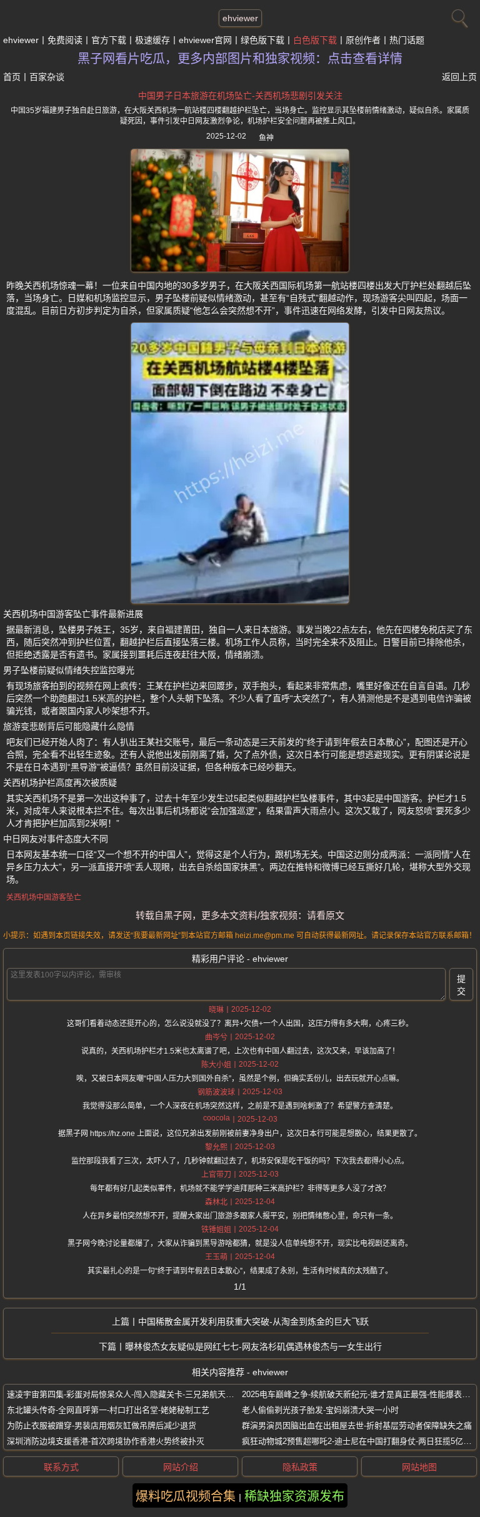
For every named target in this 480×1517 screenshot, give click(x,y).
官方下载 (108, 40)
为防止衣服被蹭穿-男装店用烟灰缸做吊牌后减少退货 (101, 1425)
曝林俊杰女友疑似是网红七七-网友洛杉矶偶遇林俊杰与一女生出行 (253, 1346)
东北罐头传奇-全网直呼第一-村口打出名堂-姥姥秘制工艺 (108, 1410)
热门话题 (406, 40)
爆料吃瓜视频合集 (186, 1496)
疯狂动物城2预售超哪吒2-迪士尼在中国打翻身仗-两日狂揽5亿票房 (360, 1441)
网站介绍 (180, 1467)
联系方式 (61, 1467)
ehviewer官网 (205, 40)
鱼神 (266, 138)
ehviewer (240, 18)
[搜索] (458, 15)
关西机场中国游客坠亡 (43, 897)
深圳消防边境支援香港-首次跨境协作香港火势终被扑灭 (105, 1441)
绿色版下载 (262, 40)
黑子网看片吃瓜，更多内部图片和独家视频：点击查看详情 (240, 59)
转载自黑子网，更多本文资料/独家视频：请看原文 (240, 915)
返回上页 (459, 77)
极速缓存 (152, 40)
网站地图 (419, 1467)
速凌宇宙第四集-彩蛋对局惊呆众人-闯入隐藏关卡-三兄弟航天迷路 (124, 1394)
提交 (461, 985)
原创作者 (363, 40)
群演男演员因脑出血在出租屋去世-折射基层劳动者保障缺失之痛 (357, 1425)
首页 (12, 77)
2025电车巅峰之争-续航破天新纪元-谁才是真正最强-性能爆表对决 (360, 1394)
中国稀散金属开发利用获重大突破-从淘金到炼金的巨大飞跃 (253, 1322)
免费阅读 (65, 40)
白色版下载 (315, 40)
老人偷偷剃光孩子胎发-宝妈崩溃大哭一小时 (320, 1410)
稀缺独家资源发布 (294, 1496)
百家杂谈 (46, 77)
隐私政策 (300, 1467)
